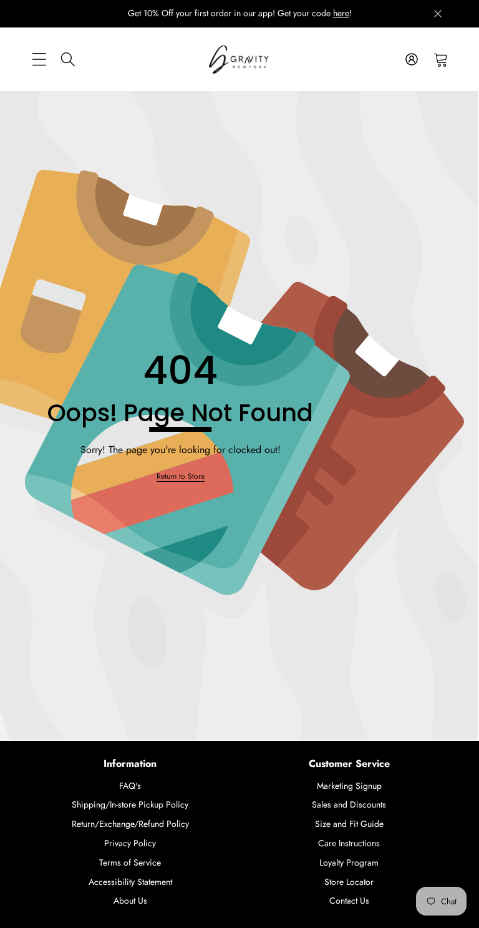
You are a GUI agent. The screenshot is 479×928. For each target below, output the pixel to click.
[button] (441, 59)
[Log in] (411, 59)
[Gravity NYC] (239, 59)
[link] (181, 476)
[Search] (68, 59)
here (341, 13)
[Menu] (39, 59)
